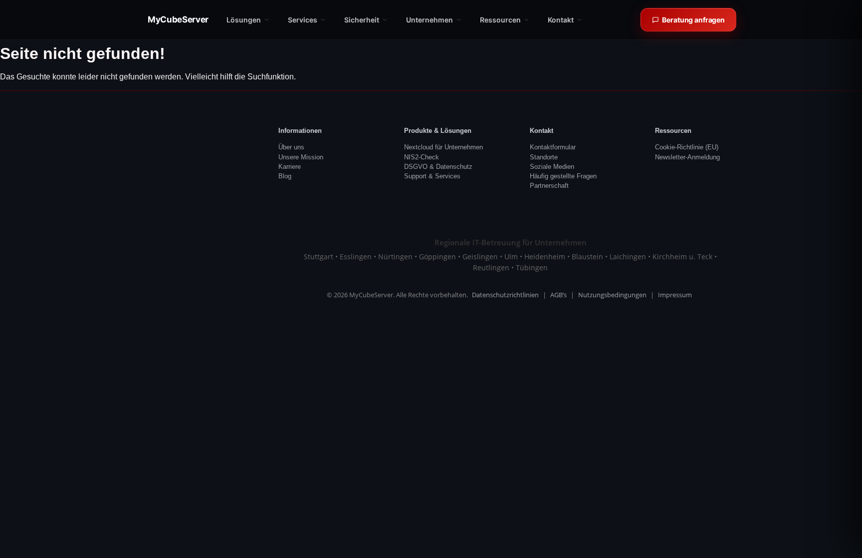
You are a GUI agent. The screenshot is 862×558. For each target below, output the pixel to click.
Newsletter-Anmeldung (687, 157)
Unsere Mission (300, 157)
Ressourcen (500, 19)
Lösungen (243, 19)
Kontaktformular (553, 147)
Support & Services (432, 176)
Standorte (544, 157)
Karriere (289, 166)
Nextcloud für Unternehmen (443, 147)
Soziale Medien (552, 166)
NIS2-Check (421, 157)
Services (302, 19)
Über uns (291, 147)
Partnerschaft (549, 185)
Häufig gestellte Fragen (563, 176)
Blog (284, 176)
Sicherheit (361, 19)
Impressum (675, 295)
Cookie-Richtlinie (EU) (686, 147)
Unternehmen (429, 19)
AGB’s (558, 295)
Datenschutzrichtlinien (505, 295)
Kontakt (561, 19)
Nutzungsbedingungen (612, 295)
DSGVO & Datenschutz (438, 166)
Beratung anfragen (693, 19)
